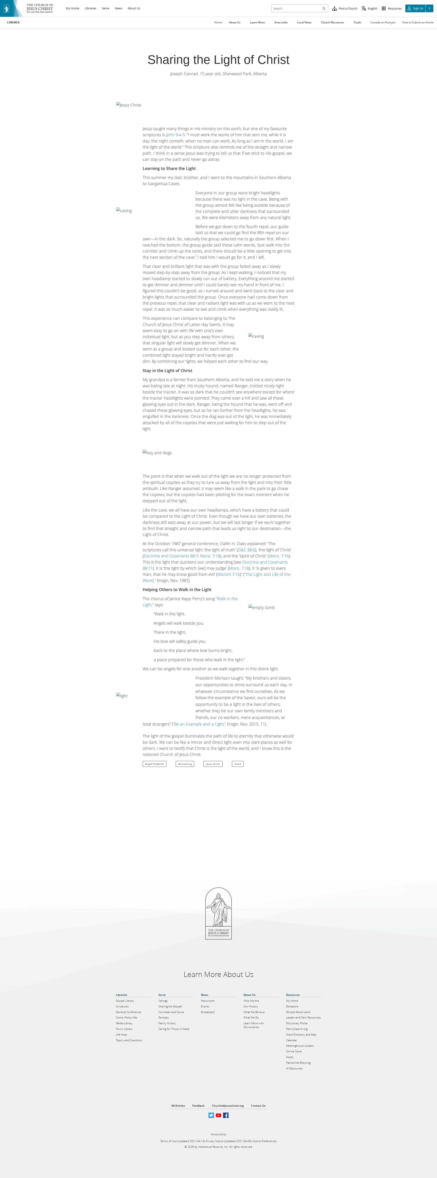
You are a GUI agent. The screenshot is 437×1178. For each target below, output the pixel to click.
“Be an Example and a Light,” (199, 724)
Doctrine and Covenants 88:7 (171, 556)
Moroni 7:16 (228, 574)
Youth (237, 763)
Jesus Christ (213, 763)
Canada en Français (383, 22)
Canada (13, 22)
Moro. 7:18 (210, 556)
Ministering (185, 763)
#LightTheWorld (154, 763)
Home (218, 22)
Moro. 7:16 (279, 556)
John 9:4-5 (175, 134)
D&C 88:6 (246, 549)
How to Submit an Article (418, 22)
